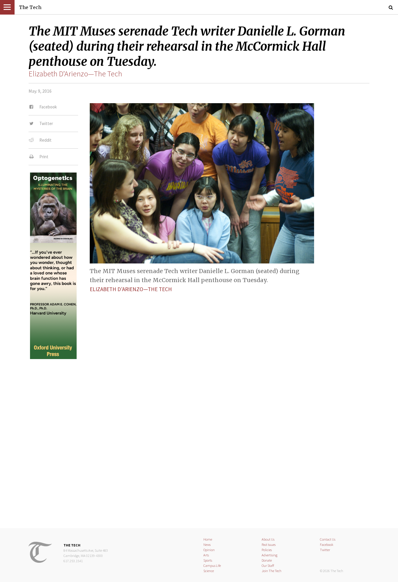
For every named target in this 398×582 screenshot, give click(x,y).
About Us (268, 539)
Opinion (209, 550)
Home (207, 539)
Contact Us (327, 539)
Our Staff (268, 565)
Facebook (326, 544)
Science (208, 571)
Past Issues (269, 544)
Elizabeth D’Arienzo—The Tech (75, 73)
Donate (267, 560)
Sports (207, 560)
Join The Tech (271, 571)
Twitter (325, 550)
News (207, 544)
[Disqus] (199, 438)
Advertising (269, 555)
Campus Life (212, 565)
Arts (206, 555)
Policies (267, 550)
